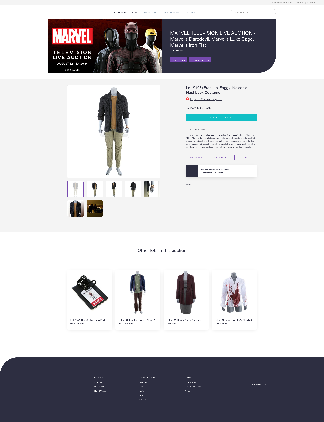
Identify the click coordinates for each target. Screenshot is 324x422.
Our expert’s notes (195, 129)
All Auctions (99, 382)
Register (311, 2)
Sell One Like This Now (221, 117)
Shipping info (221, 157)
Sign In (300, 2)
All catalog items (200, 60)
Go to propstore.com (282, 2)
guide (197, 157)
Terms (245, 157)
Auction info (178, 60)
